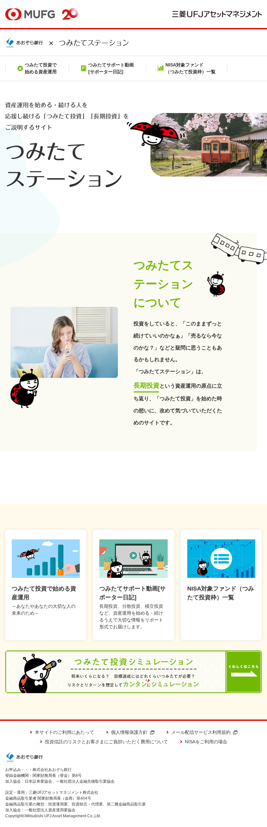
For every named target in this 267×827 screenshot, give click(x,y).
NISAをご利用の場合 (206, 741)
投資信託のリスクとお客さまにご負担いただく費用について (106, 741)
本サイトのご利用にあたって (64, 732)
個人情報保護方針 (129, 732)
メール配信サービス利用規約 (201, 732)
